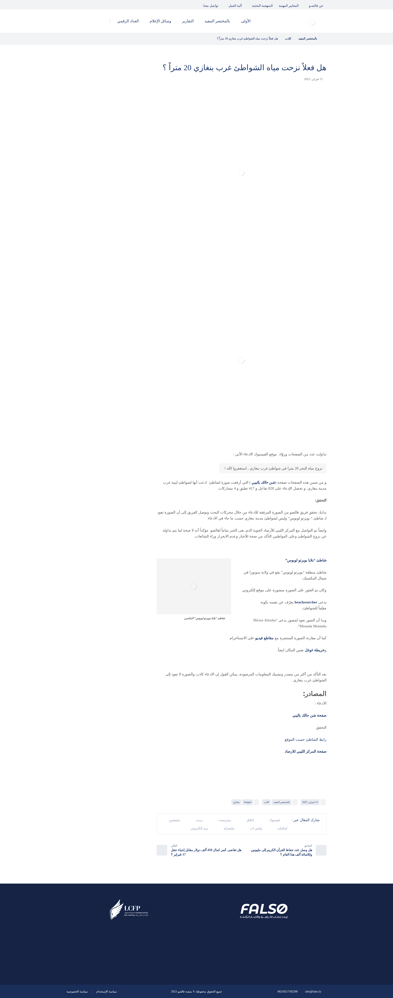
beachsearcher (306, 602)
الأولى (126, 227)
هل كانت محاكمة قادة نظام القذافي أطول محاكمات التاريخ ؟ (97, 131)
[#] (141, 962)
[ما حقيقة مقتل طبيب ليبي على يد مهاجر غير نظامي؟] (132, 153)
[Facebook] (90, 4)
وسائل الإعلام (121, 260)
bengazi (247, 802)
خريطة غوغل (315, 650)
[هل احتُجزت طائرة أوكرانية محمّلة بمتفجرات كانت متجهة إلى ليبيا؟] (132, 173)
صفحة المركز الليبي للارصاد (305, 751)
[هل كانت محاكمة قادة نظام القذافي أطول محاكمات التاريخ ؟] (132, 132)
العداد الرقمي (121, 271)
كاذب (266, 802)
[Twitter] (80, 4)
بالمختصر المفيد (281, 802)
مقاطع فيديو (264, 638)
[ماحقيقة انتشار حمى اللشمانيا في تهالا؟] (132, 111)
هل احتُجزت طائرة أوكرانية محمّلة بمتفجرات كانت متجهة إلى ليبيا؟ (98, 173)
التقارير (125, 249)
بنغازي (236, 802)
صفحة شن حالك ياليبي (308, 715)
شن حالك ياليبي (263, 482)
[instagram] (71, 4)
